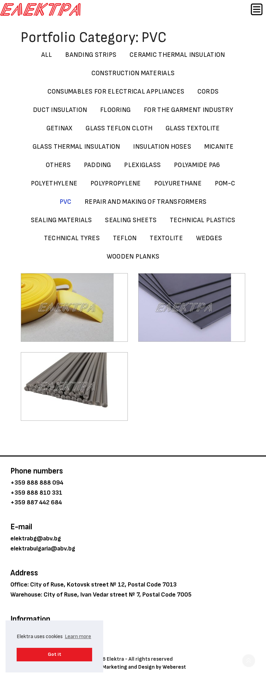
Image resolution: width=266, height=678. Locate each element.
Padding (97, 165)
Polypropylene (115, 184)
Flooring (115, 110)
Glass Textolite (193, 128)
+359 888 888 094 (36, 482)
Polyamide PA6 (197, 165)
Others (58, 165)
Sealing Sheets (131, 220)
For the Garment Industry (188, 110)
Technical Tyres (72, 238)
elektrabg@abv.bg (35, 538)
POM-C (225, 184)
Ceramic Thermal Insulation (177, 55)
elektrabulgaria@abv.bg (42, 548)
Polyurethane (178, 184)
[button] (249, 661)
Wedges (209, 238)
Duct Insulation (60, 110)
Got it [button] (54, 654)
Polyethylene (54, 184)
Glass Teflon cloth (119, 128)
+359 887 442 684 (36, 502)
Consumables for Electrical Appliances (116, 92)
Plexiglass (142, 165)
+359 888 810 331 (36, 492)
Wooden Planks (133, 257)
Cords (208, 92)
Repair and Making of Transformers (145, 202)
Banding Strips (90, 55)
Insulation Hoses (162, 147)
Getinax (59, 128)
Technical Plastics (202, 220)
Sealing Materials (61, 220)
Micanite (218, 147)
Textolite (166, 238)
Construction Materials (133, 73)
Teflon (125, 238)
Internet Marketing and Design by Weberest (133, 667)
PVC (66, 202)
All (46, 55)
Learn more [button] (78, 636)
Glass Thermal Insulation (76, 147)
